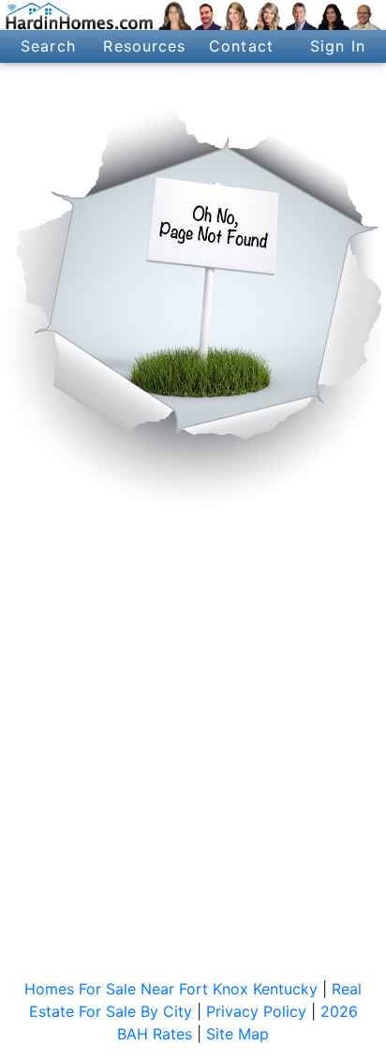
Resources (144, 46)
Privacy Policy (256, 1011)
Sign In (337, 46)
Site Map (237, 1033)
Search (48, 46)
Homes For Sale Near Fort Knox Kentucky (171, 988)
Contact (241, 46)
